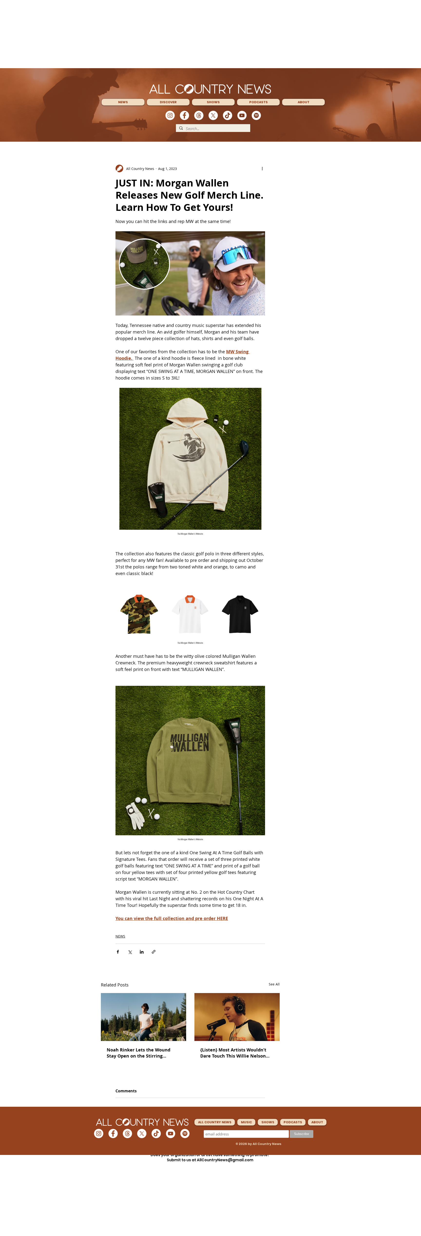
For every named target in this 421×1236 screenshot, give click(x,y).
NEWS (120, 936)
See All (274, 984)
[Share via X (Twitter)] (129, 951)
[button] (123, 102)
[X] (213, 115)
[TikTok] (227, 115)
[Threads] (198, 115)
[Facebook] (184, 115)
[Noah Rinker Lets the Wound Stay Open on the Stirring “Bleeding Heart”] (143, 1017)
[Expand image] (139, 614)
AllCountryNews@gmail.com (225, 1159)
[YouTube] (242, 115)
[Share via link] (153, 951)
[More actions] (262, 168)
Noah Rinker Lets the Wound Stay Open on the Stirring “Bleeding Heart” (138, 1053)
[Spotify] (256, 115)
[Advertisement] (210, 34)
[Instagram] (170, 115)
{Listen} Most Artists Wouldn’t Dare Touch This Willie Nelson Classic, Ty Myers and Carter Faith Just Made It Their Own (233, 1053)
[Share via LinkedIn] (141, 951)
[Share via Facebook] (117, 951)
